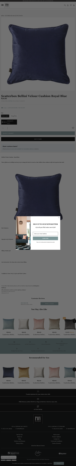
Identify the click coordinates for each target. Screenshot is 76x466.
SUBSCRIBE (45, 238)
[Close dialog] (59, 217)
